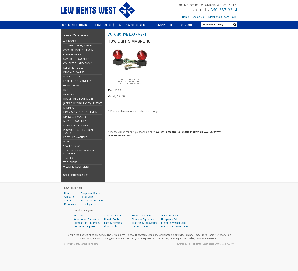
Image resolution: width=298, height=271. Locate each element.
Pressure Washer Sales (174, 222)
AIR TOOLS (69, 41)
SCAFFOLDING (71, 146)
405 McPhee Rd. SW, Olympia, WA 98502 (204, 5)
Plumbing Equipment (143, 219)
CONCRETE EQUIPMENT (77, 58)
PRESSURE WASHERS (75, 137)
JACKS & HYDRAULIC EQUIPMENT (82, 103)
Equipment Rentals (74, 25)
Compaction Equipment (87, 222)
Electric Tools (111, 219)
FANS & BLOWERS (73, 72)
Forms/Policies (163, 25)
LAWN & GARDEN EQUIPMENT (81, 112)
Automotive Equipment (86, 219)
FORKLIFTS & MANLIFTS (77, 81)
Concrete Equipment (85, 226)
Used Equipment (90, 204)
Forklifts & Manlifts (142, 215)
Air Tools (79, 215)
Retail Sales (102, 25)
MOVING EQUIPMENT (75, 121)
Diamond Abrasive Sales (174, 226)
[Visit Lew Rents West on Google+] (236, 5)
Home (185, 16)
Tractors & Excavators (144, 222)
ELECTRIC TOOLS (73, 67)
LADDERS (68, 107)
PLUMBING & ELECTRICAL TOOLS (78, 131)
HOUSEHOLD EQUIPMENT (78, 98)
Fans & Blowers (113, 222)
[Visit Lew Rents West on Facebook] (233, 5)
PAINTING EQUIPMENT (76, 125)
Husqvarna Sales (170, 219)
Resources (70, 204)
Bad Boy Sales (140, 226)
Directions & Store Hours (222, 16)
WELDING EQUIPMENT (76, 166)
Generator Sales (170, 215)
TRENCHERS (70, 162)
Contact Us (70, 200)
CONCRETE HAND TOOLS (78, 63)
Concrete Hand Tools (116, 215)
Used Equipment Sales (75, 174)
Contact (186, 25)
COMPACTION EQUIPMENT (79, 50)
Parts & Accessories (131, 25)
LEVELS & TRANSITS (74, 116)
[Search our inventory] (235, 24)
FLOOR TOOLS (71, 76)
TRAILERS (68, 158)
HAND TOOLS (71, 90)
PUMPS (67, 141)
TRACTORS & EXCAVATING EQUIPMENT (78, 152)
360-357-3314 (223, 10)
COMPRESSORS (72, 54)
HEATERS (68, 94)
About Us (198, 16)
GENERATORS (71, 85)
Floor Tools (110, 226)
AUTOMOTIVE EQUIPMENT (78, 45)
